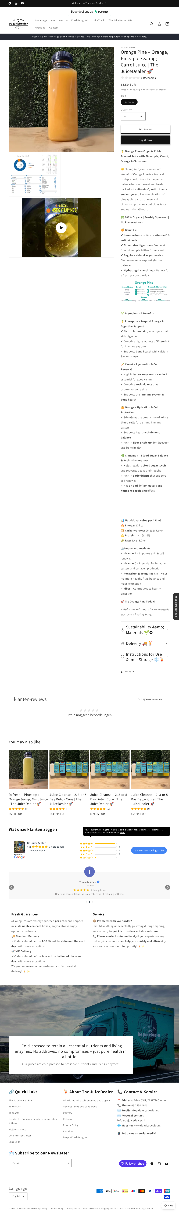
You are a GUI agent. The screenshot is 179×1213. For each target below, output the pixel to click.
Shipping (140, 89)
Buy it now (145, 140)
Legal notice (147, 1208)
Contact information (128, 1208)
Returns (67, 1119)
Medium (129, 102)
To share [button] (129, 671)
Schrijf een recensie (150, 699)
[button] (59, 20)
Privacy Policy (70, 1125)
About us (68, 1131)
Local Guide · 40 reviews (89, 885)
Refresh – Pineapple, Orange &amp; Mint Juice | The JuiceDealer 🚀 (28, 799)
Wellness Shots (17, 1129)
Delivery (67, 1112)
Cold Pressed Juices (20, 1135)
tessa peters (87, 882)
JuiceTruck (15, 1106)
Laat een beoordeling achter (149, 850)
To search (14, 1112)
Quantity (126, 109)
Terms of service (90, 1208)
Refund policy (57, 1208)
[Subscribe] (67, 1163)
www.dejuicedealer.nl (147, 1125)
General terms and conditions (80, 1106)
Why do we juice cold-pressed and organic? (87, 1100)
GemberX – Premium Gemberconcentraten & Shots (33, 1121)
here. (122, 832)
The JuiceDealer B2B (20, 1100)
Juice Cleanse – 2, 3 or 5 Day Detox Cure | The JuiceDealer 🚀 (68, 799)
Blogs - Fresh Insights (75, 1137)
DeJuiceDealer (22, 1208)
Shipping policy (108, 1208)
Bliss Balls (14, 1141)
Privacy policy (73, 1208)
